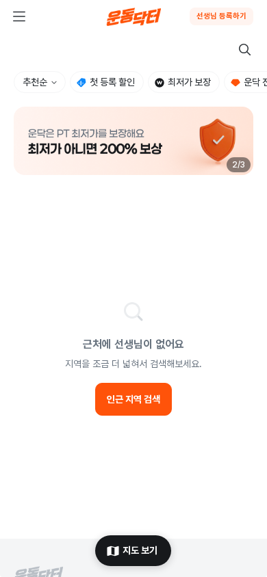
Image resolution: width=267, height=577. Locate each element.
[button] (133, 141)
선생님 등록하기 (221, 16)
